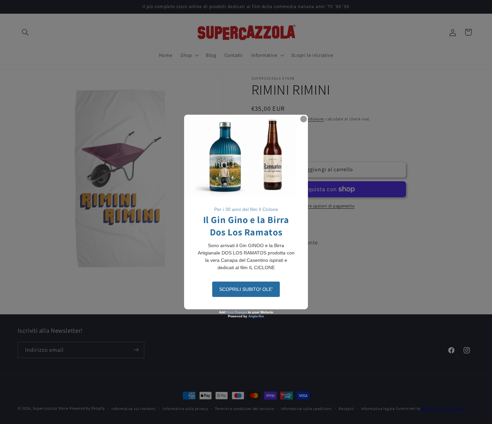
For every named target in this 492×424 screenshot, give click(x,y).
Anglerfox (256, 316)
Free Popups (236, 312)
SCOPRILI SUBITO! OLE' (246, 289)
